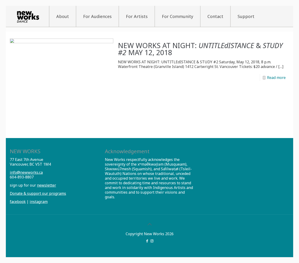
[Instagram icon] (152, 240)
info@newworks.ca (26, 172)
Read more (276, 77)
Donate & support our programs (38, 193)
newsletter (46, 185)
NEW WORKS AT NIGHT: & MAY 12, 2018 (200, 49)
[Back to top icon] (149, 224)
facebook (18, 201)
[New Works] (27, 16)
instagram (39, 201)
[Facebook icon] (147, 240)
